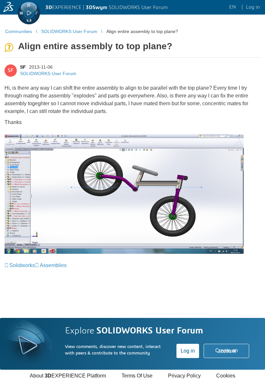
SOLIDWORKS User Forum (48, 73)
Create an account (226, 351)
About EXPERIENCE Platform (68, 375)
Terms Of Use (137, 375)
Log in (188, 351)
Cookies (225, 375)
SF (23, 67)
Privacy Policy (184, 375)
